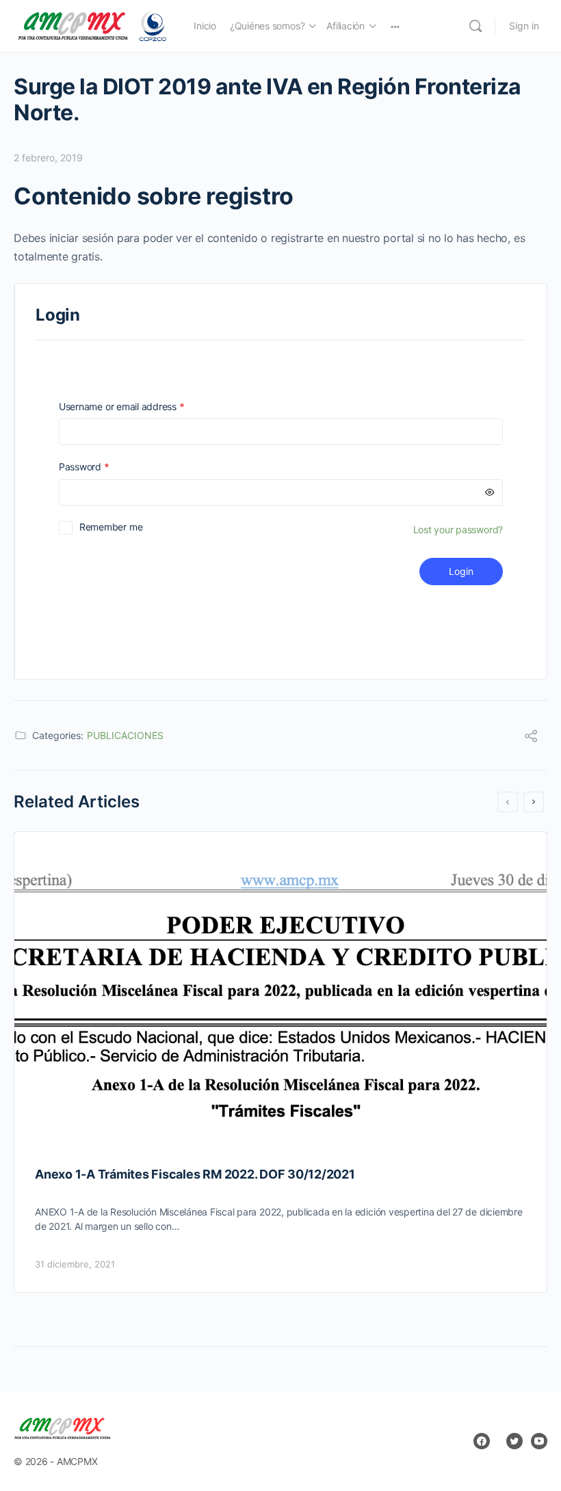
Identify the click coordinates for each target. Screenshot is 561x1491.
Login (461, 571)
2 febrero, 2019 (48, 157)
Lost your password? (458, 529)
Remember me (110, 527)
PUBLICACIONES (125, 735)
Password (103, 466)
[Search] (475, 26)
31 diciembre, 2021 (75, 1264)
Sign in (524, 25)
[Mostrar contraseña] (490, 492)
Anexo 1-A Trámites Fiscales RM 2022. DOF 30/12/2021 (195, 1174)
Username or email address (141, 406)
